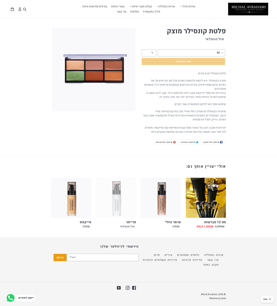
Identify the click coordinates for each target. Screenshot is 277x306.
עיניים (168, 255)
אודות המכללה (213, 255)
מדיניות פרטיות (192, 260)
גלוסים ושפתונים (188, 255)
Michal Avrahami (209, 294)
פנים (157, 255)
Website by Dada (217, 298)
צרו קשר (213, 260)
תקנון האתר (211, 265)
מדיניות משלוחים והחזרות (160, 260)
